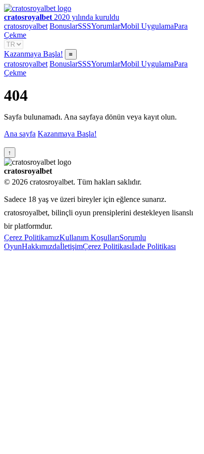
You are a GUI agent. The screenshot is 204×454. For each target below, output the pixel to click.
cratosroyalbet (26, 26)
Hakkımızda (41, 246)
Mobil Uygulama (147, 26)
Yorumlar (105, 26)
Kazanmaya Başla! (33, 54)
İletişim (71, 246)
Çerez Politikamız (31, 237)
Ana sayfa (20, 134)
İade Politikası (154, 246)
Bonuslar (64, 26)
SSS (84, 26)
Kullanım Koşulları (89, 237)
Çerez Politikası (107, 246)
